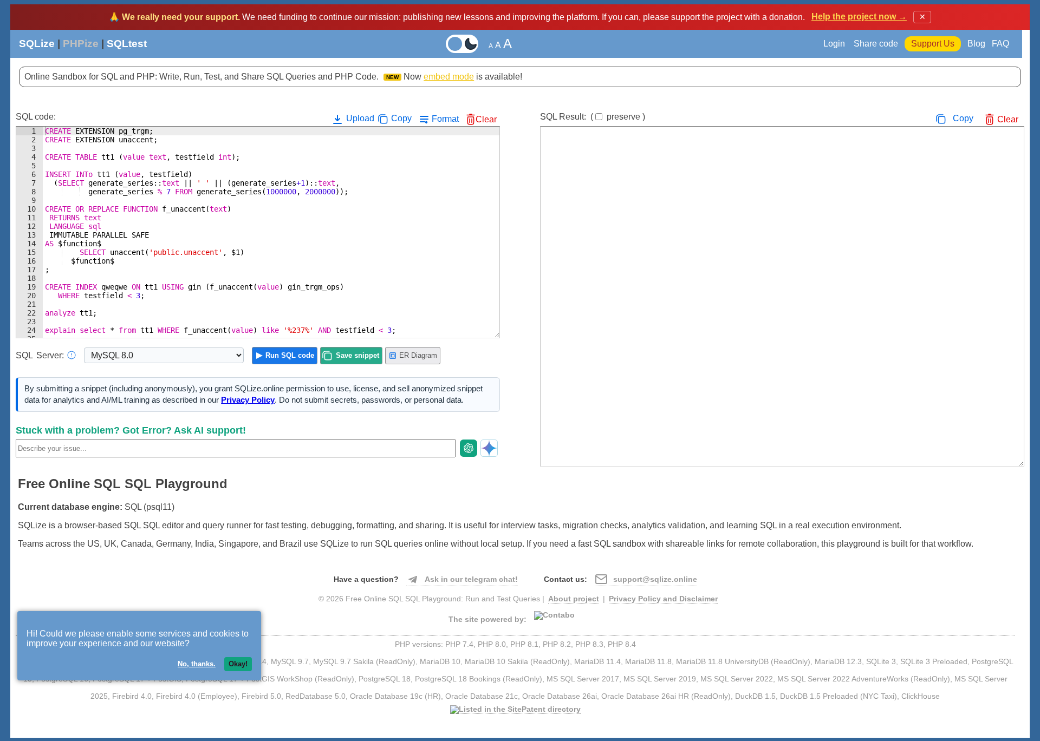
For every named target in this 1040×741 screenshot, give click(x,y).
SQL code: (36, 116)
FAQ (1000, 43)
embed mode (449, 76)
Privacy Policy (248, 400)
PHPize (81, 43)
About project (573, 599)
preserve (623, 116)
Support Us (932, 43)
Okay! (238, 664)
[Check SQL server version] (71, 355)
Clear (486, 119)
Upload (359, 118)
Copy (401, 118)
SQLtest (127, 43)
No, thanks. (197, 664)
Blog (976, 43)
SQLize (37, 43)
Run (289, 355)
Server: (40, 355)
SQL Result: (592, 116)
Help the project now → (859, 16)
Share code (876, 43)
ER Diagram (418, 355)
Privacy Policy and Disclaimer (663, 599)
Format (445, 118)
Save (357, 355)
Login (835, 43)
